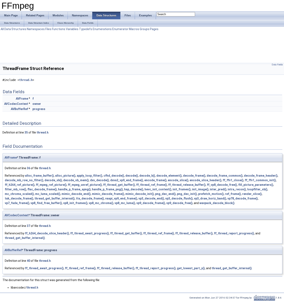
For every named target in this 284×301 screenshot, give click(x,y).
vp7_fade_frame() (17, 203)
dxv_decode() (99, 180)
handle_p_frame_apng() (74, 189)
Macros (134, 29)
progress (38, 109)
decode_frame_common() (225, 175)
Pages (154, 29)
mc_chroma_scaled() (19, 194)
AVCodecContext (16, 103)
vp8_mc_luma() (125, 203)
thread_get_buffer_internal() (55, 198)
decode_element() (169, 175)
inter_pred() (218, 189)
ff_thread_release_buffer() (187, 184)
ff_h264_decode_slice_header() (47, 233)
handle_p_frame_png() (107, 189)
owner (36, 103)
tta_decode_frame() (90, 198)
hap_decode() (133, 189)
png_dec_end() (165, 194)
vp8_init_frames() (75, 203)
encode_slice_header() (205, 180)
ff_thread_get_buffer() (119, 184)
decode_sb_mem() (76, 180)
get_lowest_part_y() (191, 268)
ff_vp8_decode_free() (222, 184)
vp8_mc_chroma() (101, 203)
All (2, 29)
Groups (144, 29)
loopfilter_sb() (257, 189)
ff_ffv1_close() (233, 180)
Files (48, 29)
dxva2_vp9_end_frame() (126, 180)
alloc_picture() (65, 175)
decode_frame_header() (261, 175)
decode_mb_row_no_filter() (24, 180)
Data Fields (277, 64)
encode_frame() (155, 180)
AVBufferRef (19, 109)
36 (28, 168)
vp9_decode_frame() (150, 203)
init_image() (200, 189)
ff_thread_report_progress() (234, 233)
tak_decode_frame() (19, 198)
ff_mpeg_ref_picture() (51, 184)
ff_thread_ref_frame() (151, 184)
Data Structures (15, 29)
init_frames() (182, 189)
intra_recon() (237, 189)
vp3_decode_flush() (179, 198)
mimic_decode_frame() (108, 194)
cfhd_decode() (114, 175)
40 (28, 260)
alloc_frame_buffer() (39, 175)
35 (26, 132)
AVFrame (22, 98)
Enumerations (102, 29)
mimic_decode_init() (139, 194)
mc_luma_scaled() (47, 194)
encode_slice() (178, 180)
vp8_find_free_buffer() (46, 203)
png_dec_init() (187, 194)
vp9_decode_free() (179, 203)
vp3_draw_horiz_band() (210, 198)
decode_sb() (53, 180)
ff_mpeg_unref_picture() (85, 184)
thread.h (25, 80)
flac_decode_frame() (42, 189)
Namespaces (36, 29)
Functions (58, 29)
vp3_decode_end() (151, 198)
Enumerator (120, 29)
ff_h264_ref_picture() (20, 184)
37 (28, 226)
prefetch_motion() (211, 194)
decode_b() (147, 175)
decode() (131, 175)
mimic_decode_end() (76, 194)
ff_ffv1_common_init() (260, 180)
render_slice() (252, 194)
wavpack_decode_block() (217, 203)
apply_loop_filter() (89, 175)
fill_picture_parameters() (255, 184)
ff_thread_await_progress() (89, 233)
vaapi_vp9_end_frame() (121, 198)
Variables (72, 29)
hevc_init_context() (157, 189)
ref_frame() (233, 194)
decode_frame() (194, 175)
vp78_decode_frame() (242, 198)
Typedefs (85, 29)
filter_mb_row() (15, 189)
